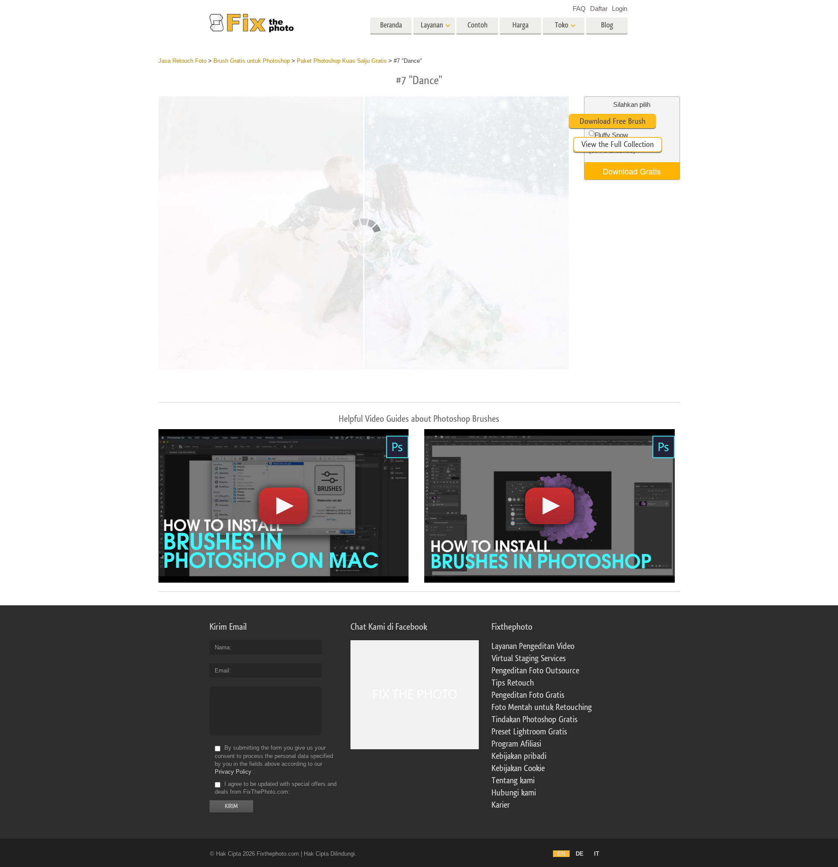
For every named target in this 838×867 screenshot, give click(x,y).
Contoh (477, 25)
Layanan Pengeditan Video (532, 646)
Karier (500, 805)
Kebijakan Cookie (518, 768)
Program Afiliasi (516, 744)
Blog (607, 25)
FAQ (579, 8)
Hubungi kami (513, 792)
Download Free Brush (613, 121)
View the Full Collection (617, 144)
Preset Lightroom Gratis (529, 731)
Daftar (599, 8)
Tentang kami (513, 780)
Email (222, 670)
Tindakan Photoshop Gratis (534, 719)
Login (619, 8)
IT (596, 853)
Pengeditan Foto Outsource (535, 670)
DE (580, 853)
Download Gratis (632, 171)
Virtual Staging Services (528, 658)
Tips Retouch (512, 683)
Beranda (391, 25)
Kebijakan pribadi (518, 756)
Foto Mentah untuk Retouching (541, 707)
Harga (520, 25)
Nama (222, 647)
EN (561, 853)
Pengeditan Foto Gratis (527, 695)
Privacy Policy (233, 771)
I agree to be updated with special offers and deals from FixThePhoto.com (276, 788)
